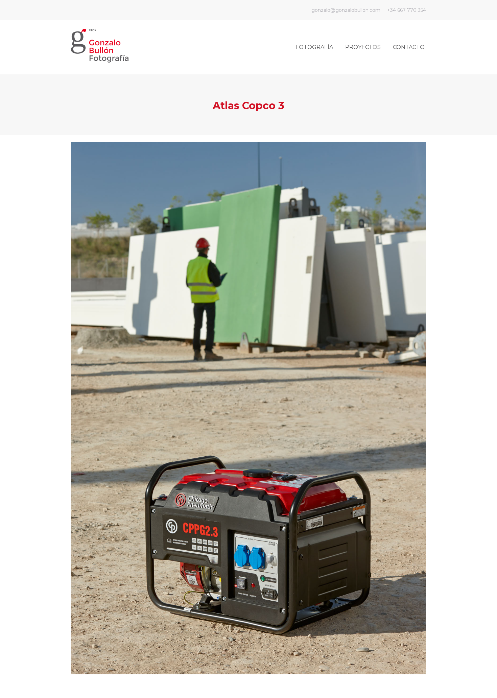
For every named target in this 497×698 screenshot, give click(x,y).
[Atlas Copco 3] (248, 408)
